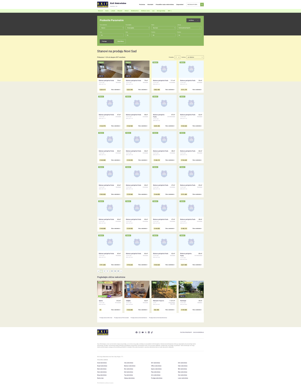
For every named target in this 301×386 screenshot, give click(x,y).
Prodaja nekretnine (156, 378)
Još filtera (193, 20)
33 (112, 271)
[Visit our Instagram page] (140, 332)
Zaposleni (179, 4)
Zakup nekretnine (129, 378)
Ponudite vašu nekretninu (165, 4)
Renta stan (100, 378)
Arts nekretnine (155, 375)
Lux (153, 10)
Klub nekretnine (101, 369)
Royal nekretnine (102, 366)
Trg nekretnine (128, 375)
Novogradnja (161, 10)
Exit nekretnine (128, 372)
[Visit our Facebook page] (136, 332)
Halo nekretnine (182, 366)
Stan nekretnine (102, 372)
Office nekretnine (156, 366)
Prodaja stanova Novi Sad (106, 317)
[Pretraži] (202, 4)
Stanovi (100, 10)
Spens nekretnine (156, 369)
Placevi (119, 10)
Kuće (106, 10)
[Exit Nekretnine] (102, 4)
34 (115, 271)
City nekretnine (128, 363)
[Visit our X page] (146, 332)
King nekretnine (102, 375)
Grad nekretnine (102, 363)
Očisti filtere (120, 41)
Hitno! (127, 10)
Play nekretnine (155, 372)
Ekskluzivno (135, 10)
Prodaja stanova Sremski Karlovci (139, 317)
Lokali (113, 10)
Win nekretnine (182, 369)
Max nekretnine (182, 372)
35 (118, 271)
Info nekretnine (182, 363)
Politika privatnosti (186, 332)
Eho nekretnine (128, 369)
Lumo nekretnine (183, 378)
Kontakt (150, 4)
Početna (142, 4)
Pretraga (107, 41)
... (109, 271)
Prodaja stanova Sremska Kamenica (158, 317)
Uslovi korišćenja (198, 332)
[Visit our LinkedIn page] (149, 332)
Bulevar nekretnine (129, 366)
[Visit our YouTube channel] (143, 332)
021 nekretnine (155, 363)
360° (169, 10)
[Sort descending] (179, 57)
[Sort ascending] (176, 57)
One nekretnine (182, 375)
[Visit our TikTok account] (152, 332)
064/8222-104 (113, 6)
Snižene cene (145, 10)
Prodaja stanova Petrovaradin (121, 317)
